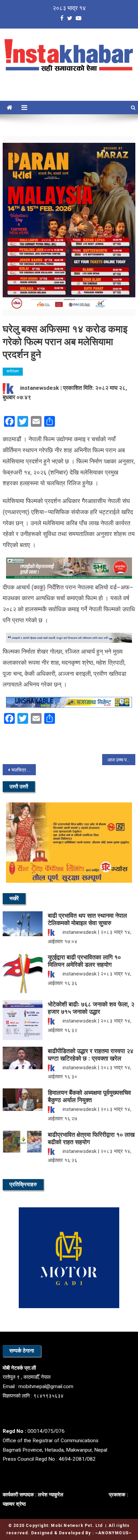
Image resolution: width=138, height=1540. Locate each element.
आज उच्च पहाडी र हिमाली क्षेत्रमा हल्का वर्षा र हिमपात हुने (121, 759)
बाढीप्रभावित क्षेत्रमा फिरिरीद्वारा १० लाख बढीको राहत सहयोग (91, 1138)
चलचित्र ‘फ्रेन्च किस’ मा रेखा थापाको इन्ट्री (23, 770)
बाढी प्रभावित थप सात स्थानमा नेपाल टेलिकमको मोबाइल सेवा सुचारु (87, 919)
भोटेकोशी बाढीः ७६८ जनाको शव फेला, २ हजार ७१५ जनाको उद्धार (91, 1008)
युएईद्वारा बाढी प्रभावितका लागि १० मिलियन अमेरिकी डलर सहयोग (84, 961)
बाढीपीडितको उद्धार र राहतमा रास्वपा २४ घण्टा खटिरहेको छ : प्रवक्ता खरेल (90, 1054)
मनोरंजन (13, 371)
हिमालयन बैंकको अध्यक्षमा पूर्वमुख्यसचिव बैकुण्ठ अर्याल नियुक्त (89, 1096)
